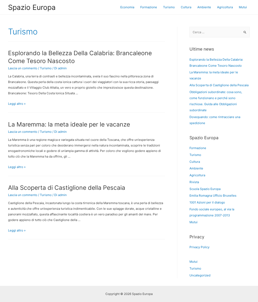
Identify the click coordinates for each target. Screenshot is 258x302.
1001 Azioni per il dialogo (207, 202)
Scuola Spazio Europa (205, 189)
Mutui (243, 7)
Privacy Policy (199, 247)
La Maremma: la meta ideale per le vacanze (69, 124)
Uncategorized (199, 275)
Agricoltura (225, 7)
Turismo (169, 7)
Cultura (186, 7)
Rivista (194, 182)
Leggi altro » (17, 104)
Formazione (148, 7)
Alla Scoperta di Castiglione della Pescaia (66, 187)
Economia (127, 7)
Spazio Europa (32, 7)
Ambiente (204, 7)
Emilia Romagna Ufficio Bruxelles (212, 195)
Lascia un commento (22, 68)
